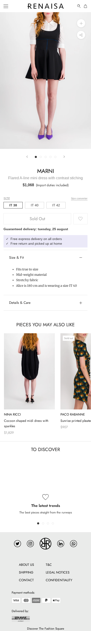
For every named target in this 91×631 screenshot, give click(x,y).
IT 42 (56, 205)
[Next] (64, 157)
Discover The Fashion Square (45, 628)
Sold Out (37, 219)
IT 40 (34, 205)
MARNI (45, 171)
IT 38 (13, 205)
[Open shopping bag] (86, 6)
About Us (26, 564)
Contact (26, 580)
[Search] (79, 6)
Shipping (26, 572)
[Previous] (27, 157)
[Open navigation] (6, 6)
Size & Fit (16, 257)
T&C (49, 564)
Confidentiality (59, 580)
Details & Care (20, 302)
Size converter (79, 198)
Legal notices (58, 572)
